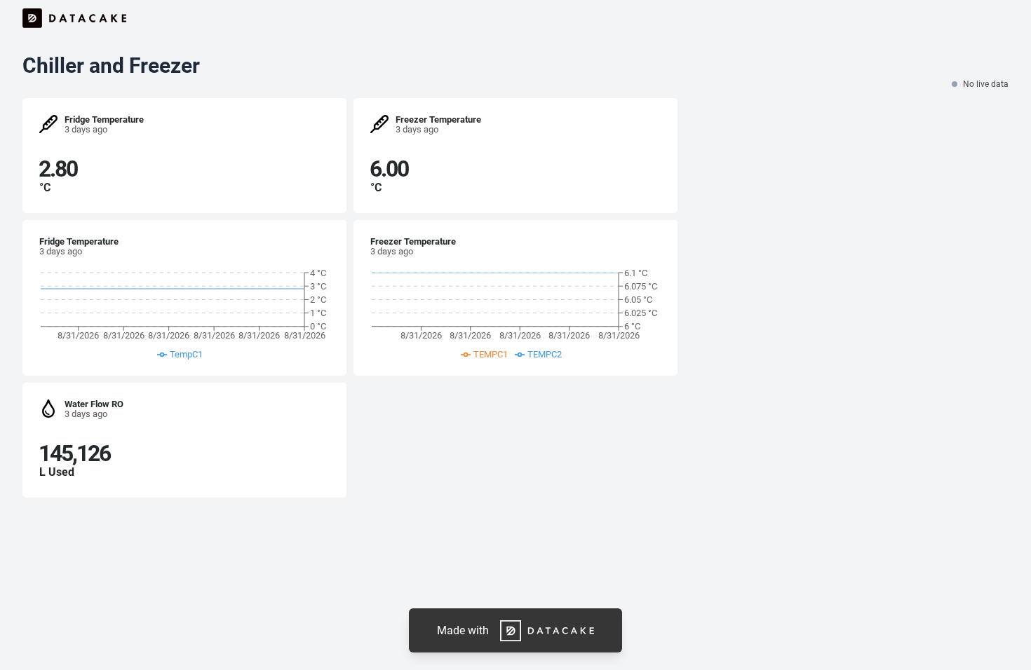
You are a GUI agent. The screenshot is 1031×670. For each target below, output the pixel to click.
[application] (183, 316)
